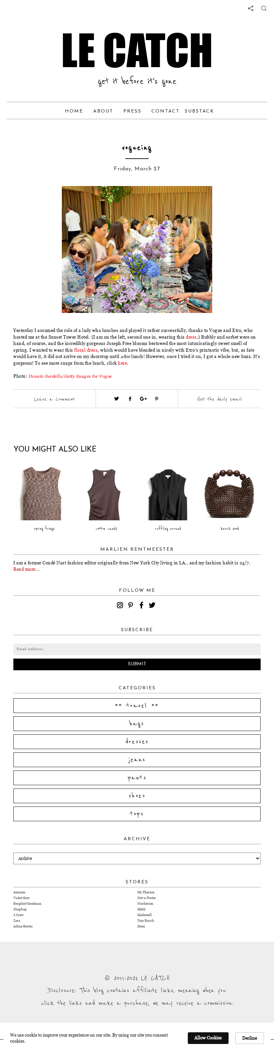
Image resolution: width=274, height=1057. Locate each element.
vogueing (137, 148)
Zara (16, 920)
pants (137, 778)
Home (74, 111)
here (122, 363)
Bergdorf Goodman (27, 903)
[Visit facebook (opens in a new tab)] (130, 398)
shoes (137, 796)
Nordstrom (145, 903)
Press (132, 111)
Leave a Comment (54, 399)
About (103, 111)
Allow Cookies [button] (208, 1037)
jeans (137, 760)
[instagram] (121, 606)
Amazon (19, 892)
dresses (137, 742)
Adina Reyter (23, 926)
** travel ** (137, 706)
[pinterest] (132, 606)
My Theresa (145, 892)
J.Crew (18, 915)
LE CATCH (137, 50)
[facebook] (142, 606)
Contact (165, 111)
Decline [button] (249, 1038)
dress (191, 337)
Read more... (26, 569)
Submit (137, 664)
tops (137, 814)
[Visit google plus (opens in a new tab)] (143, 398)
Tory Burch (145, 920)
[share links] (250, 8)
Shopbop (20, 909)
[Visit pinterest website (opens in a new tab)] (52, 201)
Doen (141, 926)
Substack (199, 111)
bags (137, 724)
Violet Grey (21, 898)
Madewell (144, 915)
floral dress (86, 350)
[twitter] (153, 606)
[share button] (264, 8)
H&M (141, 909)
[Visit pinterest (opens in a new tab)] (156, 398)
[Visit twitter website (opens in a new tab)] (116, 398)
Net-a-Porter (146, 898)
